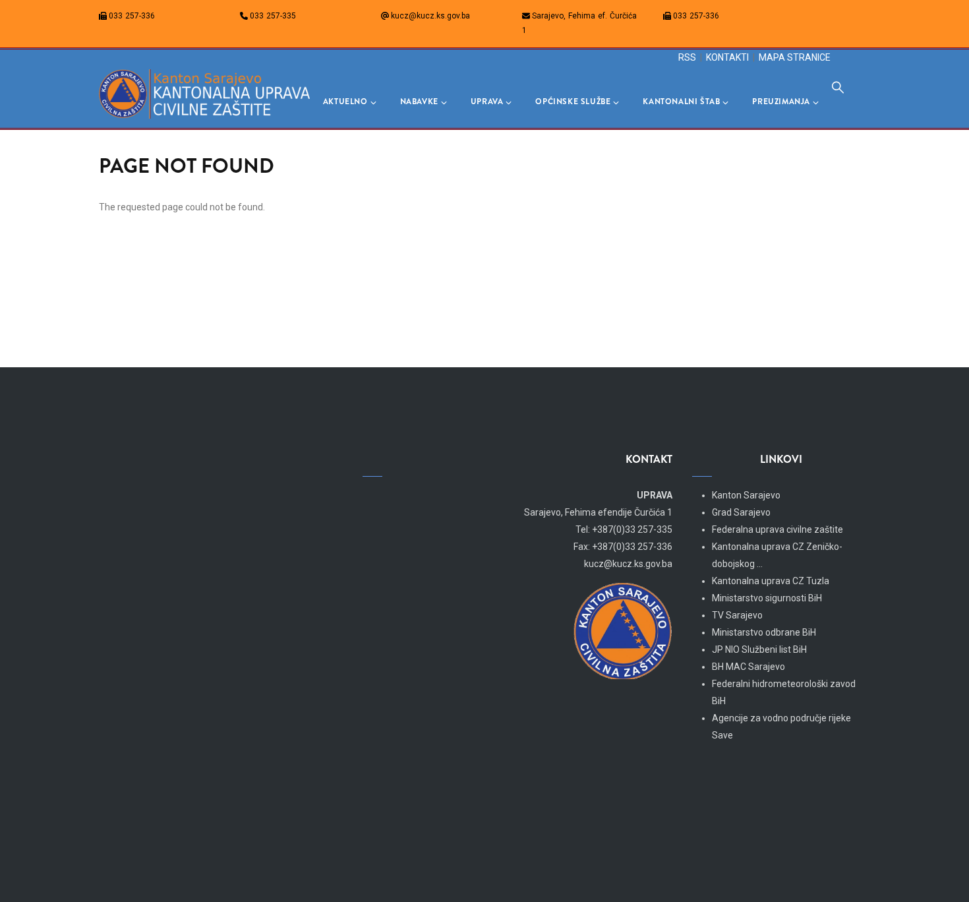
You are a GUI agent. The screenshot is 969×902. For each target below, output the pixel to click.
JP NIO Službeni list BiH (759, 649)
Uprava (487, 101)
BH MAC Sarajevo (748, 666)
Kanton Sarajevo (746, 495)
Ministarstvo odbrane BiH (764, 632)
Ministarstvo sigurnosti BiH (767, 598)
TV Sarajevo (737, 615)
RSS (687, 57)
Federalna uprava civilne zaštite (777, 529)
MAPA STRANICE (795, 57)
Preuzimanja (781, 101)
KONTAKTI (727, 57)
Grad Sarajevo (741, 512)
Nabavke (419, 101)
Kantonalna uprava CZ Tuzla (770, 581)
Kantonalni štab (681, 101)
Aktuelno (345, 101)
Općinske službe (572, 101)
